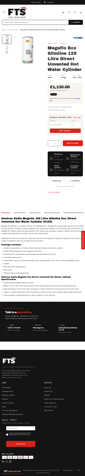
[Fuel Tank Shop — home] (17, 12)
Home (4, 30)
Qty (73, 120)
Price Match (6, 387)
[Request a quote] (63, 12)
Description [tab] (5, 213)
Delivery (5, 399)
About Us (47, 387)
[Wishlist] (69, 12)
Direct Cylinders (13, 30)
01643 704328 (35, 2)
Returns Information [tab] (52, 213)
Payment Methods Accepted (12, 414)
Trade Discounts (50, 403)
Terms (78, 470)
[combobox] (35, 22)
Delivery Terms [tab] (35, 213)
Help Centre (48, 410)
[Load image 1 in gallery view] (6, 39)
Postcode (52, 120)
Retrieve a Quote (8, 395)
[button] (4, 12)
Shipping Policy (7, 391)
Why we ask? (77, 117)
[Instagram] (7, 462)
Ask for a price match (65, 186)
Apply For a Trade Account (54, 399)
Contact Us (48, 391)
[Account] (75, 12)
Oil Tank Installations (9, 410)
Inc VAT (60, 94)
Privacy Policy (54, 470)
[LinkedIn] (10, 462)
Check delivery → (65, 131)
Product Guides (7, 403)
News (4, 407)
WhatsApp (50, 2)
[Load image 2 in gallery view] (6, 49)
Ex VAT (53, 94)
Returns (47, 395)
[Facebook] (3, 462)
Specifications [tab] (20, 213)
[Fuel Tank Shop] (9, 361)
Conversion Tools (50, 407)
